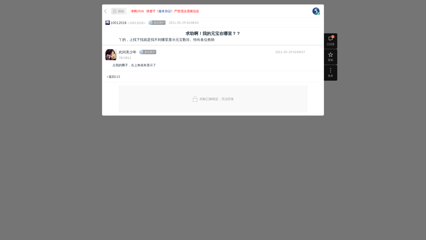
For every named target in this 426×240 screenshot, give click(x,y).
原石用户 (159, 22)
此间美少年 (127, 52)
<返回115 (113, 76)
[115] (316, 11)
